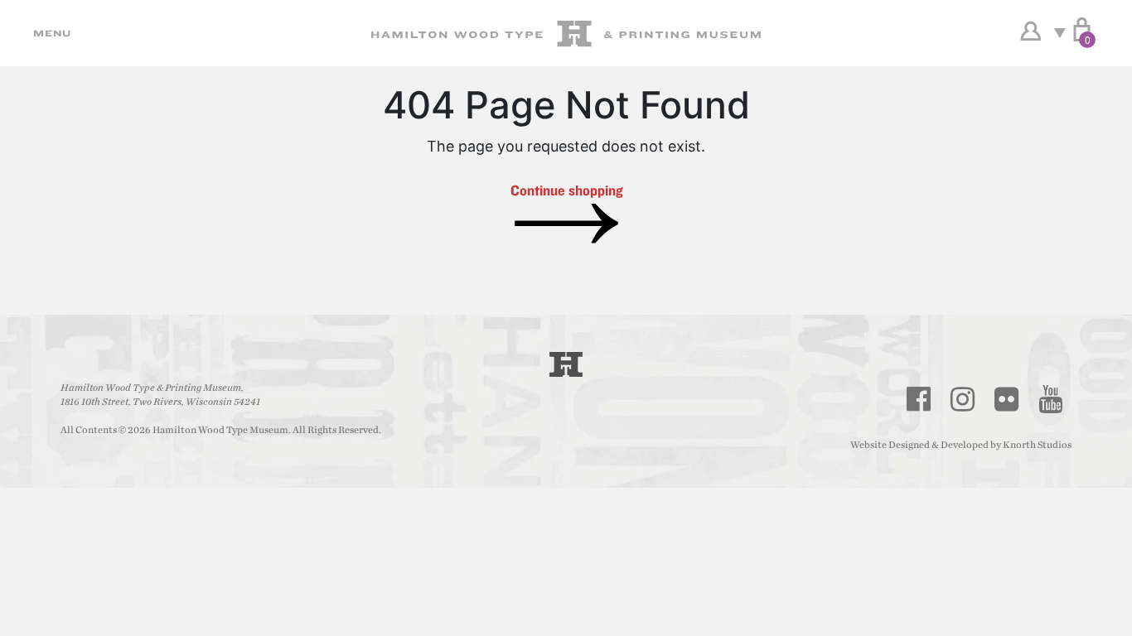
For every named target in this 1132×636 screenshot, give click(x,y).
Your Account (1030, 31)
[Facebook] (919, 399)
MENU (49, 33)
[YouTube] (1051, 399)
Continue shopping (566, 190)
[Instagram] (963, 399)
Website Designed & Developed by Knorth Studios (961, 444)
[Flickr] (1007, 399)
